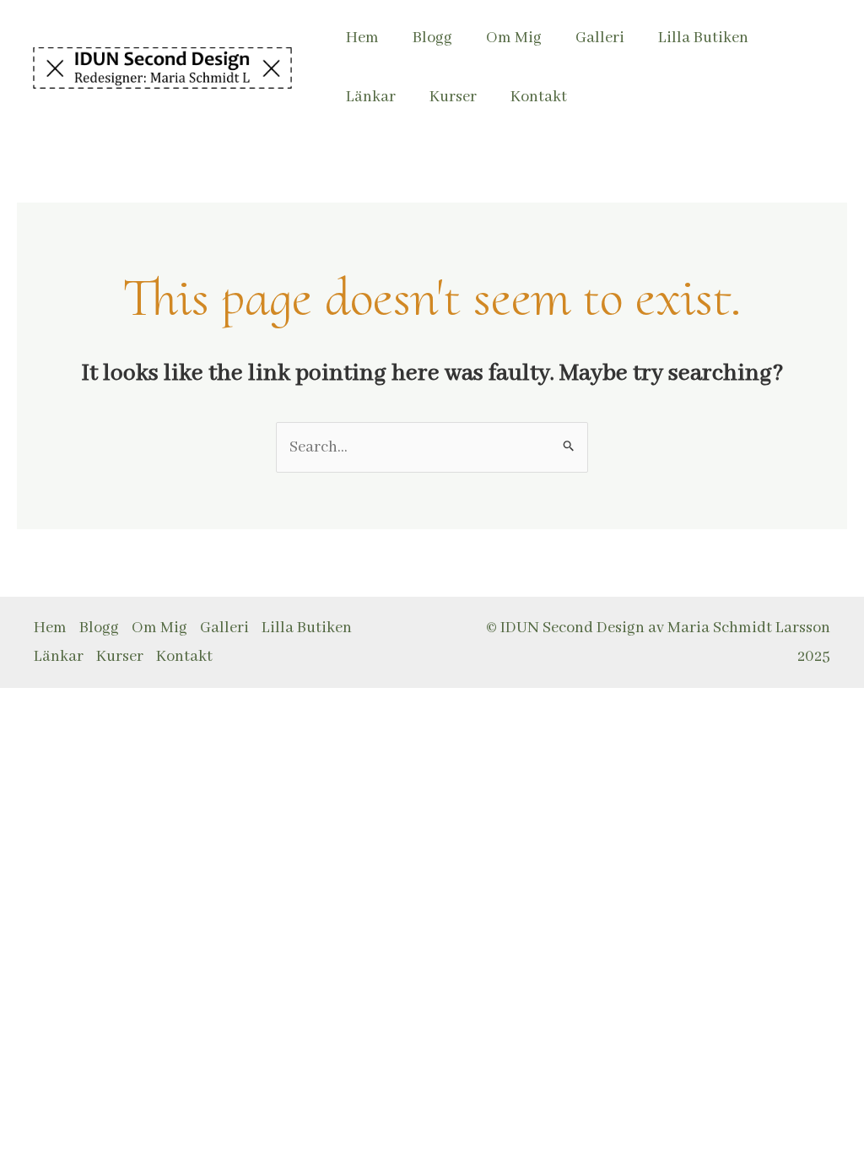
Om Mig (514, 38)
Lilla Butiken (703, 38)
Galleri (599, 38)
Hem (362, 38)
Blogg (432, 38)
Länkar (371, 97)
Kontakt (538, 97)
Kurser (453, 97)
